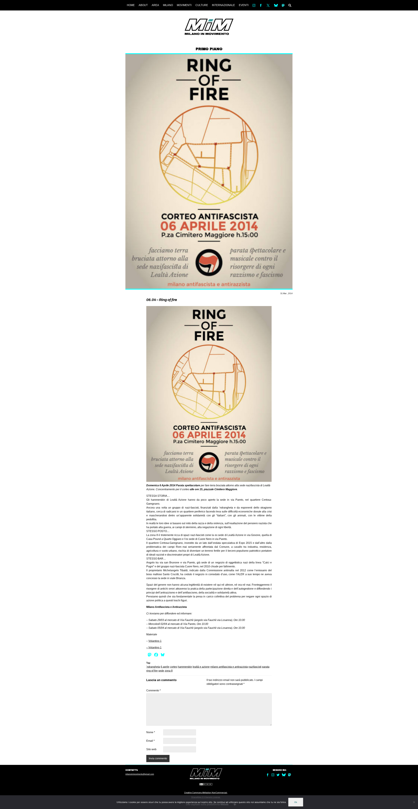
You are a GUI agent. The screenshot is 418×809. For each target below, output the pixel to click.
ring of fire (152, 670)
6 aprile (165, 666)
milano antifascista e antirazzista (229, 666)
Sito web (151, 749)
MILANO (168, 5)
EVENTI (244, 5)
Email (150, 740)
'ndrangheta (153, 666)
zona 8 (169, 670)
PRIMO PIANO (209, 49)
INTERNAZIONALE (223, 5)
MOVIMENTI (184, 5)
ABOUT (143, 5)
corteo (173, 666)
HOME (131, 5)
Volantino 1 (154, 641)
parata (265, 666)
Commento (153, 690)
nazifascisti (255, 666)
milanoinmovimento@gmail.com (139, 774)
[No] (414, 802)
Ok (295, 802)
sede (161, 670)
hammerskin (185, 666)
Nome (150, 732)
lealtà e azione (201, 666)
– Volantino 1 (153, 647)
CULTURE (201, 5)
